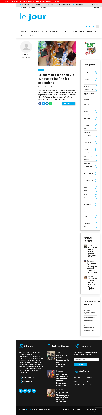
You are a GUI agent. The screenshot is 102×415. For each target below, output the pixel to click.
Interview (90, 149)
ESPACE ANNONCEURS (91, 409)
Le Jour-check (90, 163)
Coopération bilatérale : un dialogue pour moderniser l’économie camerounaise (92, 267)
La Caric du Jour (90, 152)
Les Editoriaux (90, 170)
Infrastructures (90, 142)
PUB (90, 201)
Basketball (90, 79)
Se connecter (95, 4)
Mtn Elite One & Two (90, 180)
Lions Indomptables (90, 177)
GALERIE (76, 388)
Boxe (90, 82)
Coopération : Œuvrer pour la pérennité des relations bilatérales (92, 284)
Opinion (90, 190)
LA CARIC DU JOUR (79, 384)
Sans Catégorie (90, 204)
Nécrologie (90, 187)
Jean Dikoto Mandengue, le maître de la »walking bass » (89, 312)
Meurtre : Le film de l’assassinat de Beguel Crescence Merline (92, 252)
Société (41, 70)
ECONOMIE (89, 378)
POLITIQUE (77, 378)
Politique (90, 194)
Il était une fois (90, 139)
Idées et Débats (90, 135)
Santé (90, 208)
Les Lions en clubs (90, 173)
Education (90, 125)
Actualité (90, 76)
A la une (90, 72)
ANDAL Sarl (29, 409)
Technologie (90, 223)
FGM (85, 325)
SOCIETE (76, 381)
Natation (90, 184)
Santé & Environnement (90, 212)
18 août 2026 (38, 1)
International (90, 146)
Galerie (90, 128)
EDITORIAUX (90, 384)
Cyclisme (90, 111)
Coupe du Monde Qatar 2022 (90, 103)
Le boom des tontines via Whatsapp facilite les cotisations (56, 79)
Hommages (90, 132)
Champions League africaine (90, 93)
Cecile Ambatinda (26, 54)
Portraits (90, 197)
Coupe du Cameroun (90, 98)
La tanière (90, 159)
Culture (90, 108)
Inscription (96, 7)
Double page (90, 118)
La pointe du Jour (90, 156)
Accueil (23, 32)
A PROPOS (66, 409)
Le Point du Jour (90, 166)
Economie (90, 121)
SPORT (88, 381)
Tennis (90, 226)
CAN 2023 (90, 86)
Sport (90, 220)
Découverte (90, 115)
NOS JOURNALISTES (77, 409)
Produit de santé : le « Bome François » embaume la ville (90, 320)
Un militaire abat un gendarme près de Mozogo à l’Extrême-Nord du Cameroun (89, 330)
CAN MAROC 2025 (90, 89)
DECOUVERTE (90, 388)
